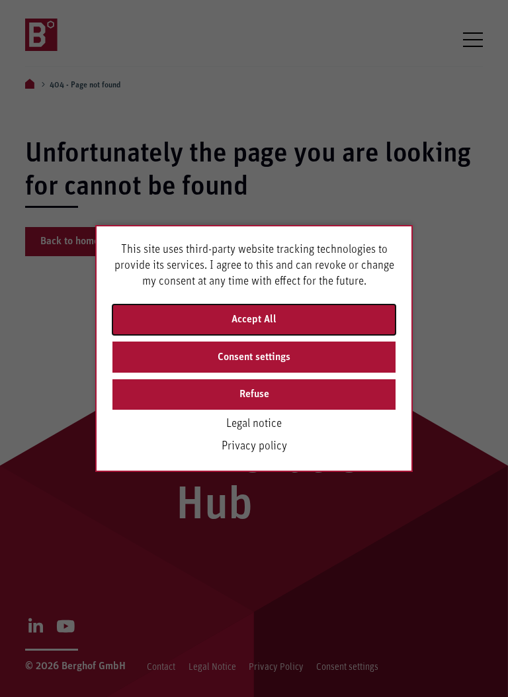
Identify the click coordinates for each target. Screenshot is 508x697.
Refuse (254, 394)
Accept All (254, 319)
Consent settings (254, 356)
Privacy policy (254, 446)
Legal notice (254, 424)
